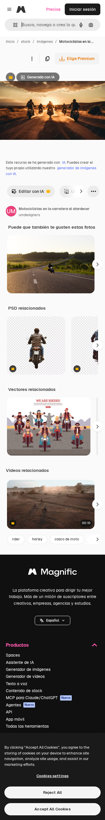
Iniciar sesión (82, 9)
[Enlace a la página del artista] (11, 212)
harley (37, 539)
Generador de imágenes (28, 669)
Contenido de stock (24, 690)
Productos (17, 645)
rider (16, 539)
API (9, 712)
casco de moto (67, 539)
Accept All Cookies (52, 809)
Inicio (10, 41)
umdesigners (29, 215)
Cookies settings (52, 775)
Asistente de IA (20, 662)
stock (25, 41)
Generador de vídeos (25, 676)
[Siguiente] (81, 191)
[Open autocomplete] (13, 25)
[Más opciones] (32, 58)
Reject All (52, 792)
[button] (52, 620)
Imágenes (45, 41)
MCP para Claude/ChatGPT (38, 697)
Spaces (13, 655)
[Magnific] (52, 573)
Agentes (20, 705)
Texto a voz (16, 683)
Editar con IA (27, 193)
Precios (53, 9)
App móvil (15, 719)
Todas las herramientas (27, 726)
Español (52, 620)
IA (63, 162)
